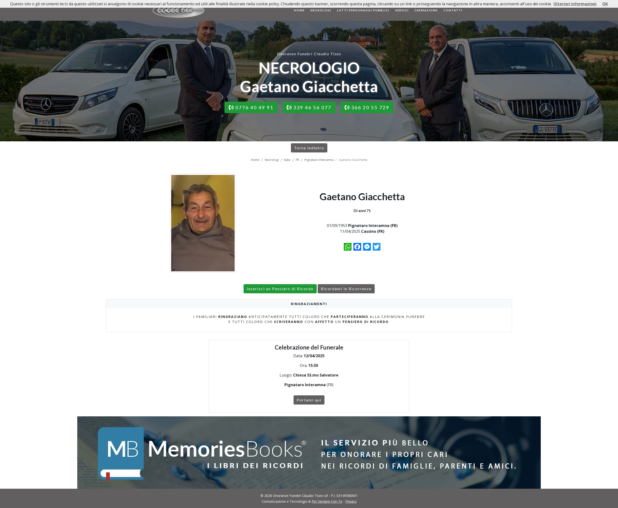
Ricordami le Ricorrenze (346, 288)
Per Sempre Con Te (327, 501)
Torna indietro (309, 147)
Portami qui (309, 400)
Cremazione (426, 10)
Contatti (453, 10)
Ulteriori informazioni (575, 4)
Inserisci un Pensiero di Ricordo (280, 288)
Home (299, 10)
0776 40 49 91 (254, 107)
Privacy (351, 501)
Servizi (402, 10)
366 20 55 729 (369, 107)
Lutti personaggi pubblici (363, 10)
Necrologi (320, 10)
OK (605, 4)
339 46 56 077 (311, 107)
